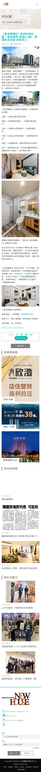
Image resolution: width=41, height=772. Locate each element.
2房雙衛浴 (18, 273)
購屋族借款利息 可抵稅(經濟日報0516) (20, 536)
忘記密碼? (35, 748)
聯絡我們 (36, 767)
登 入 (14, 753)
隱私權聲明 (7, 499)
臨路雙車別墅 (27, 314)
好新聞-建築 (17, 44)
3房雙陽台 (28, 273)
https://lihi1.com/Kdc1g (13, 327)
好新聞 (9, 22)
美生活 (22, 767)
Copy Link (21, 338)
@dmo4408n (11, 716)
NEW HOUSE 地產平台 (15, 720)
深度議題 (28, 767)
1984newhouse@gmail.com (17, 711)
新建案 (10, 767)
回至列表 (20, 346)
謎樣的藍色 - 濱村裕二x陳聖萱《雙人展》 (20, 678)
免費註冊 (27, 753)
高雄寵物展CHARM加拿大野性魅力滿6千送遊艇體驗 (20, 646)
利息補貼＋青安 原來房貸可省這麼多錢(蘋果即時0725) (20, 568)
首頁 (3, 22)
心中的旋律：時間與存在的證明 (17, 608)
